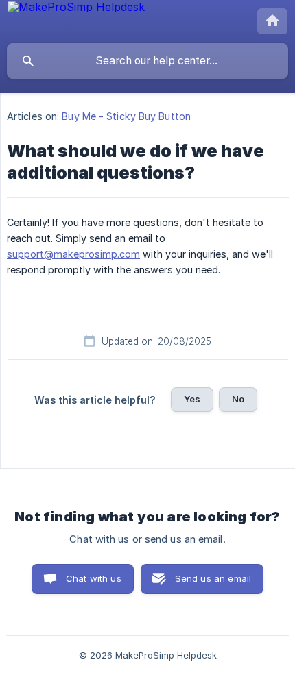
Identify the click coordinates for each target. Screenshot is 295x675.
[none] (76, 10)
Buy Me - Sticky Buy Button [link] (126, 116)
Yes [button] (192, 398)
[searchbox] (147, 61)
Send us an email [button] (213, 578)
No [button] (238, 398)
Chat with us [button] (93, 578)
